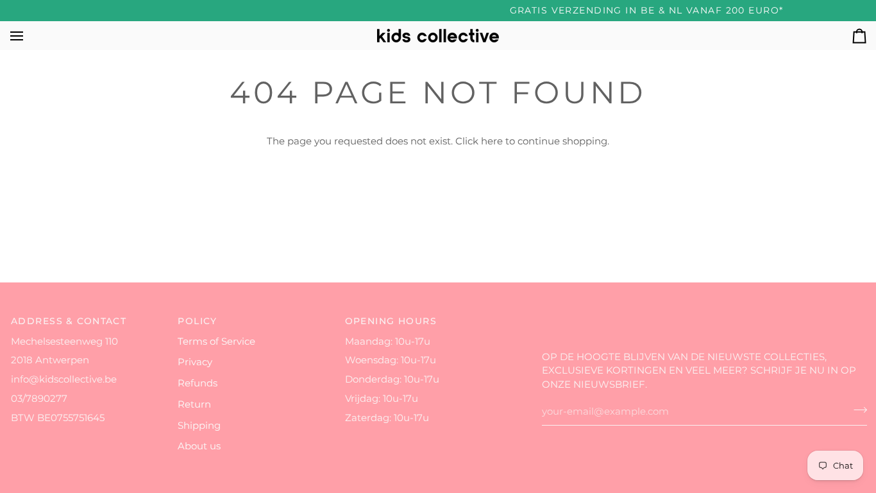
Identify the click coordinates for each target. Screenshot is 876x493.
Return (194, 404)
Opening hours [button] (391, 321)
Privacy (195, 362)
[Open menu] (28, 35)
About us (199, 446)
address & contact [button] (68, 321)
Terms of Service (216, 341)
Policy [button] (197, 321)
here (492, 141)
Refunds (197, 383)
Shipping (199, 425)
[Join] (856, 410)
